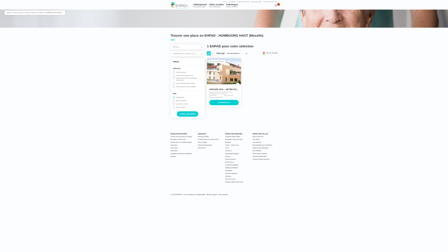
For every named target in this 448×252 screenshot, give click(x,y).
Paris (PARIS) (257, 151)
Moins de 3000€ (181, 101)
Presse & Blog (202, 142)
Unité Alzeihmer (181, 72)
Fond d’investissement (205, 145)
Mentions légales (211, 194)
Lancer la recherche (187, 114)
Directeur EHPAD (203, 136)
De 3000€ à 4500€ (182, 104)
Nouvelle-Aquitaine (231, 173)
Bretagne (228, 142)
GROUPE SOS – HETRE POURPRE (226, 89)
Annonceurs (202, 148)
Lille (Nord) (256, 139)
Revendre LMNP (256, 1)
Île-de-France (229, 162)
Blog (224, 1)
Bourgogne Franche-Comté (234, 139)
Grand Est (228, 151)
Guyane (227, 156)
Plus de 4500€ (180, 107)
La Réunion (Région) (232, 165)
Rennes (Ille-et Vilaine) (260, 153)
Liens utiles (174, 148)
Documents (232, 1)
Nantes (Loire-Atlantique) (261, 148)
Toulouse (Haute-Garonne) (261, 159)
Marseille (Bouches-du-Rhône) (262, 145)
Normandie (228, 171)
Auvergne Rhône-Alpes (232, 136)
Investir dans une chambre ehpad (181, 142)
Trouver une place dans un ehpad (181, 136)
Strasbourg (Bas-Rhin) (260, 156)
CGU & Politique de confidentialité (194, 194)
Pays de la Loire (230, 179)
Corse (227, 148)
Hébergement (200, 5)
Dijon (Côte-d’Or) (258, 136)
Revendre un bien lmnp (177, 139)
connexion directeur (270, 1)
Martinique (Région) (231, 168)
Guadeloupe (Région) (232, 153)
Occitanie (228, 176)
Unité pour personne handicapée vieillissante (186, 79)
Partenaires (174, 151)
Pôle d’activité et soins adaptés (186, 87)
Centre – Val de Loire (232, 145)
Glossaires (173, 145)
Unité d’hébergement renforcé (185, 83)
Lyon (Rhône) (257, 142)
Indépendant (180, 97)
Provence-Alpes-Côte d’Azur (234, 182)
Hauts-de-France (230, 159)
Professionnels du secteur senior (208, 139)
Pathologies (232, 5)
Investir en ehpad (243, 1)
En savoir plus (223, 102)
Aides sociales (216, 5)
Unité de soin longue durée (184, 75)
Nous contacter (223, 194)
